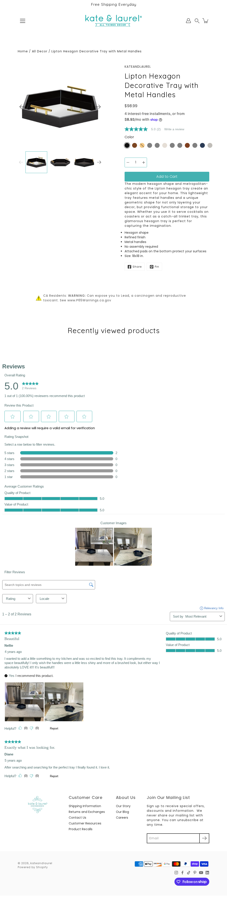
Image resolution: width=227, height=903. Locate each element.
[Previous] (22, 106)
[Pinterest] (195, 872)
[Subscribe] (204, 838)
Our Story (123, 806)
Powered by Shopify (33, 867)
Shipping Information (85, 806)
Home (23, 51)
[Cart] (205, 20)
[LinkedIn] (207, 872)
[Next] (98, 106)
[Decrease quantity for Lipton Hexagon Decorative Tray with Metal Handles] (128, 162)
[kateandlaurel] (113, 21)
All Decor (39, 51)
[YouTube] (201, 872)
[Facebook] (182, 872)
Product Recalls (80, 829)
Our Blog (122, 812)
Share (137, 267)
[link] (144, 129)
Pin (157, 267)
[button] (197, 21)
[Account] (188, 20)
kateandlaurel (41, 863)
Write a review (174, 129)
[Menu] (22, 21)
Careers (122, 817)
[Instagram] (176, 872)
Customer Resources (85, 823)
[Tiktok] (189, 872)
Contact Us (77, 817)
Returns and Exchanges (87, 812)
